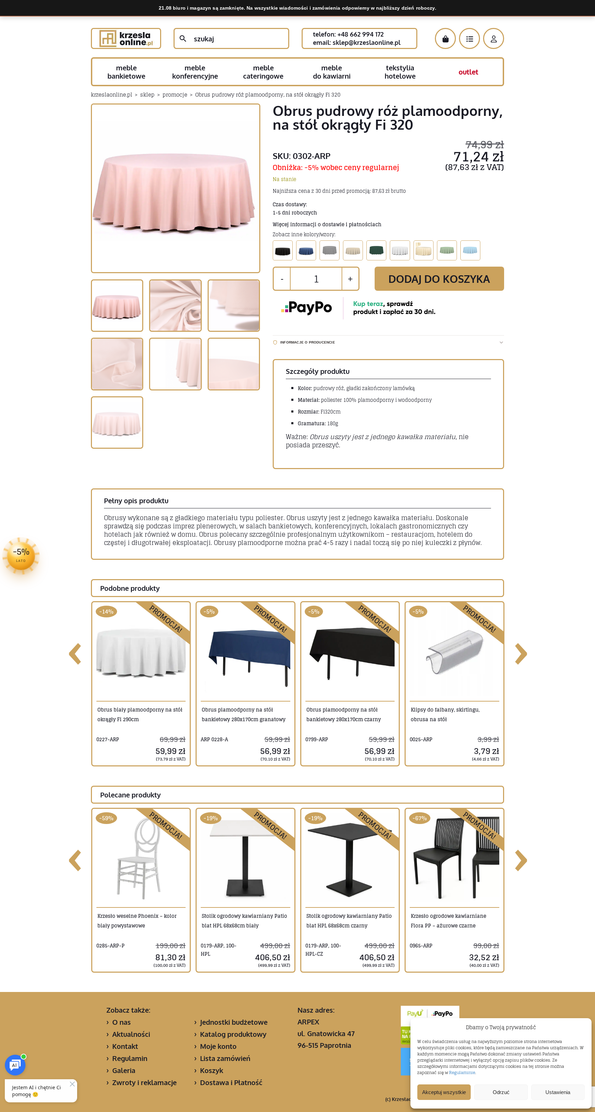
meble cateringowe (263, 71)
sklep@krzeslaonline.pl (366, 42)
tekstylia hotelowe (400, 71)
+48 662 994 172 (360, 34)
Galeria (123, 1070)
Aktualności (131, 1034)
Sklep (147, 94)
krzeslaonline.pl (111, 94)
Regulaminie (462, 1072)
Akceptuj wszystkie (444, 1092)
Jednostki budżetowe (234, 1021)
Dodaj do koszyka (439, 278)
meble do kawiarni (332, 71)
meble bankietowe (126, 71)
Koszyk (211, 1070)
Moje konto (218, 1046)
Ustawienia (557, 1092)
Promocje (175, 94)
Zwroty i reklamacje (144, 1082)
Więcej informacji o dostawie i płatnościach (327, 224)
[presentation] (75, 651)
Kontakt (125, 1046)
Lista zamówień (225, 1058)
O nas (121, 1021)
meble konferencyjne (195, 71)
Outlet (468, 71)
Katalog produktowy (233, 1034)
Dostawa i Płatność (231, 1082)
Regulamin (129, 1058)
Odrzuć (501, 1092)
